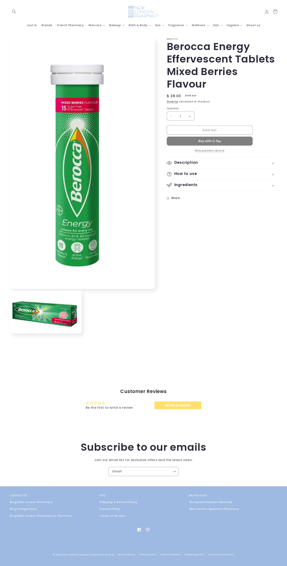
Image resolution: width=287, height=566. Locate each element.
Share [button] (175, 198)
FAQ (102, 495)
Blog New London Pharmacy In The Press (41, 516)
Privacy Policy (109, 509)
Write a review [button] (177, 405)
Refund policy (126, 554)
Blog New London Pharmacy (31, 502)
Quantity (173, 108)
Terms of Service (112, 516)
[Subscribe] (174, 471)
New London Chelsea (76, 554)
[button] (14, 11)
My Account (198, 495)
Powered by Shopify (101, 554)
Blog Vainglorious (23, 509)
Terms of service (170, 554)
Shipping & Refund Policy (118, 502)
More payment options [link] (210, 150)
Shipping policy (194, 554)
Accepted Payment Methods (211, 502)
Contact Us (18, 495)
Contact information (221, 554)
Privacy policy (148, 554)
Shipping (172, 101)
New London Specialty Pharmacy (214, 509)
